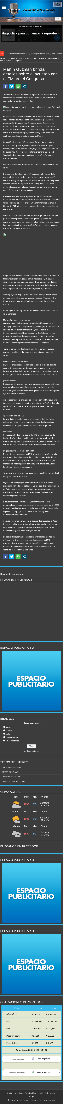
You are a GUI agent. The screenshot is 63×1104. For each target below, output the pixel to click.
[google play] (33, 1097)
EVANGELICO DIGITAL (11, 777)
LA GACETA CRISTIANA (11, 767)
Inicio (4, 58)
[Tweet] (11, 86)
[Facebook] (30, 1097)
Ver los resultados (31, 751)
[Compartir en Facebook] (5, 86)
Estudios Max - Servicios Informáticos (40, 1093)
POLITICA (13, 58)
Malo (8, 734)
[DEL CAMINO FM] (31, 11)
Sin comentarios (12, 741)
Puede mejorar (12, 737)
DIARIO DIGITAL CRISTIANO (14, 781)
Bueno (8, 727)
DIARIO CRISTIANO (10, 772)
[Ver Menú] (4, 7)
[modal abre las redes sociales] (24, 86)
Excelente (9, 731)
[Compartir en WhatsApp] (18, 86)
